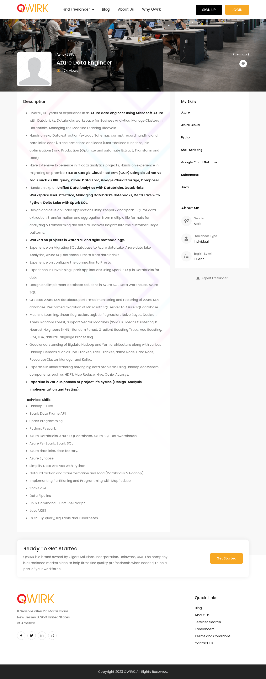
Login (237, 9)
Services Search (208, 622)
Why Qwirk (151, 9)
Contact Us (204, 643)
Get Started (226, 558)
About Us (126, 9)
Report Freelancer (215, 278)
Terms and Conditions (212, 636)
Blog (106, 9)
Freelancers (204, 629)
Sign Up (209, 9)
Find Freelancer (77, 9)
